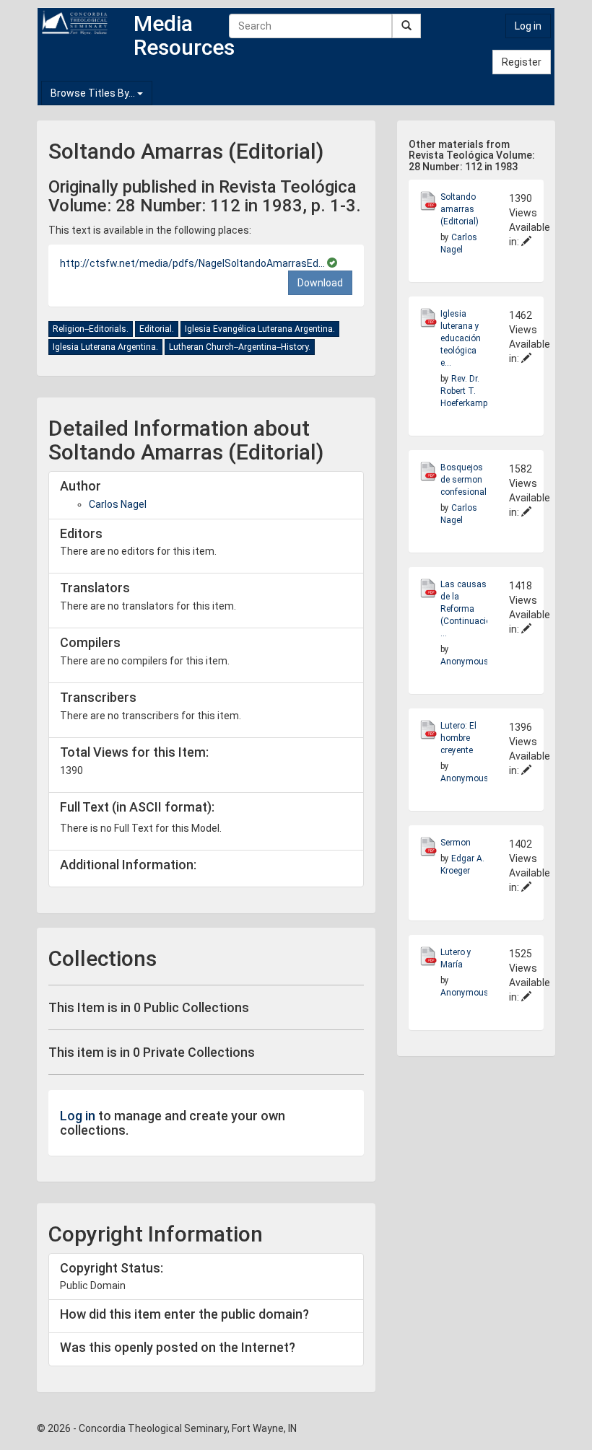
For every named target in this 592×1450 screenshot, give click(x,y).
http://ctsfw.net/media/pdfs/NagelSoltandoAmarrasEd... (193, 263)
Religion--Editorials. (91, 329)
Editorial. (156, 329)
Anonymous (464, 661)
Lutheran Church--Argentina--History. (239, 347)
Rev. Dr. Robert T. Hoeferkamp (463, 391)
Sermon (455, 843)
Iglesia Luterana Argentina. (105, 347)
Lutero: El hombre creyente (458, 738)
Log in (528, 26)
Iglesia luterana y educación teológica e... (460, 338)
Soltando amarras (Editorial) (459, 209)
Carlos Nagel (118, 504)
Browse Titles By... (94, 93)
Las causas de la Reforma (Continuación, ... (469, 608)
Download (320, 283)
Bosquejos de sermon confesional (463, 479)
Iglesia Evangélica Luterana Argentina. (260, 329)
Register (521, 62)
